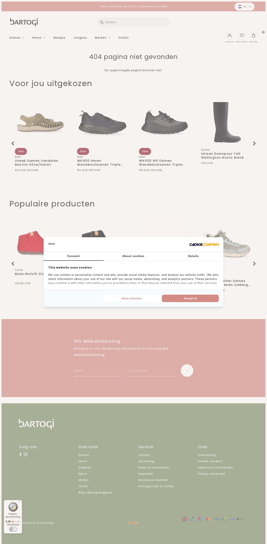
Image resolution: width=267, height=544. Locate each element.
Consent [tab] (73, 256)
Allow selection (131, 298)
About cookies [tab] (133, 256)
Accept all (190, 298)
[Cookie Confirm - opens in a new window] (204, 244)
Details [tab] (193, 256)
